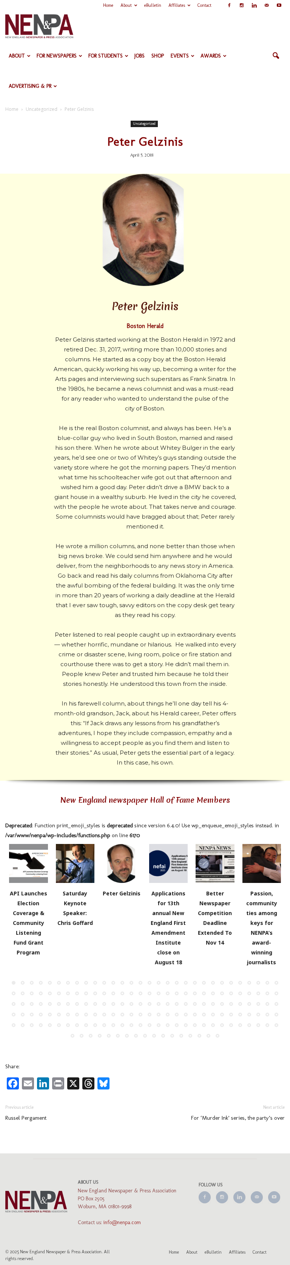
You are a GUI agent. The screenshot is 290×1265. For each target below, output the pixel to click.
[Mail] (266, 5)
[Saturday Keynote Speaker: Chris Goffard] (75, 863)
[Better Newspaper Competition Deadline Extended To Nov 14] (215, 863)
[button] (276, 56)
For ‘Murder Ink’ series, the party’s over (238, 1117)
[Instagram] (241, 5)
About (126, 5)
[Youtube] (279, 5)
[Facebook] (229, 5)
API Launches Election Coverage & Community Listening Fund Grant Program (28, 923)
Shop (157, 56)
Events (180, 56)
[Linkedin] (254, 5)
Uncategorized (144, 123)
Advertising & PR (30, 86)
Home (108, 5)
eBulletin (152, 5)
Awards (211, 56)
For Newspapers (57, 56)
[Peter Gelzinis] (121, 863)
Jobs (139, 56)
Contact (204, 5)
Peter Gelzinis (121, 893)
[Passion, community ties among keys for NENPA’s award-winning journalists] (261, 863)
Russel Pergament (25, 1117)
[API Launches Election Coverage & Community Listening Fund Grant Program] (28, 863)
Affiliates (176, 5)
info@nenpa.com (122, 1222)
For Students (105, 56)
